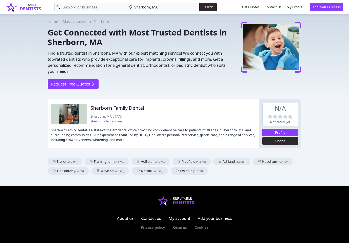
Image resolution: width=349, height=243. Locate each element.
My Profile (294, 7)
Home (53, 21)
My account (179, 218)
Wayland (112, 171)
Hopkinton (70, 171)
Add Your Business (326, 7)
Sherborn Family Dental (117, 107)
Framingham (108, 161)
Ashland (233, 161)
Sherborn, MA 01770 (106, 116)
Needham (274, 161)
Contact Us (273, 7)
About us (125, 218)
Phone (280, 141)
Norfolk (151, 171)
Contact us (151, 218)
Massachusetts (75, 21)
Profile (280, 132)
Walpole (191, 171)
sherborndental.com (106, 121)
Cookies (201, 227)
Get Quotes (251, 7)
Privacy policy (153, 227)
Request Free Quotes (71, 84)
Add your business (215, 218)
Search (208, 7)
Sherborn (101, 21)
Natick (66, 161)
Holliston (152, 161)
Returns (179, 227)
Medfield (193, 161)
